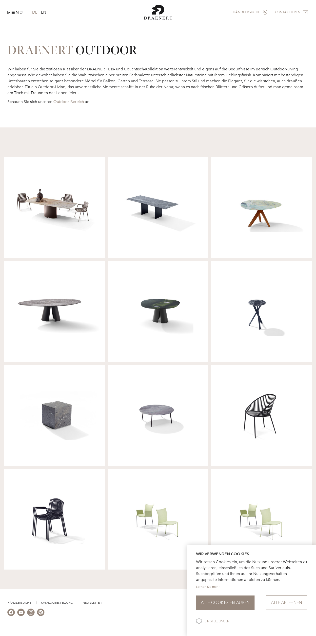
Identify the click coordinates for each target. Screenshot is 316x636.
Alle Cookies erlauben (225, 602)
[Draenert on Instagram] (31, 612)
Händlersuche (19, 602)
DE (34, 12)
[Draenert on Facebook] (11, 612)
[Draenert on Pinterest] (40, 612)
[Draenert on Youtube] (21, 612)
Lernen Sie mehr (208, 587)
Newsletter (92, 602)
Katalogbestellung (57, 602)
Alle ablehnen (286, 602)
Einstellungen (217, 621)
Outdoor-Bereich (68, 101)
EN (43, 12)
